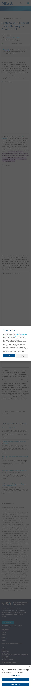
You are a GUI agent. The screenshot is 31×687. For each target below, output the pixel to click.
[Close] (29, 667)
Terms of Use (18, 334)
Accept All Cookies (15, 684)
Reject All (15, 680)
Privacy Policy (16, 336)
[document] (15, 343)
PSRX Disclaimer (6, 336)
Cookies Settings (15, 675)
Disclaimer (24, 334)
